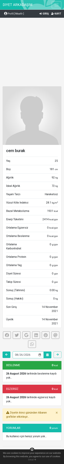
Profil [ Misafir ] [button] (15, 13)
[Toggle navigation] (56, 4)
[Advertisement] (32, 53)
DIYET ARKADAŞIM (17, 5)
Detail (31, 459)
